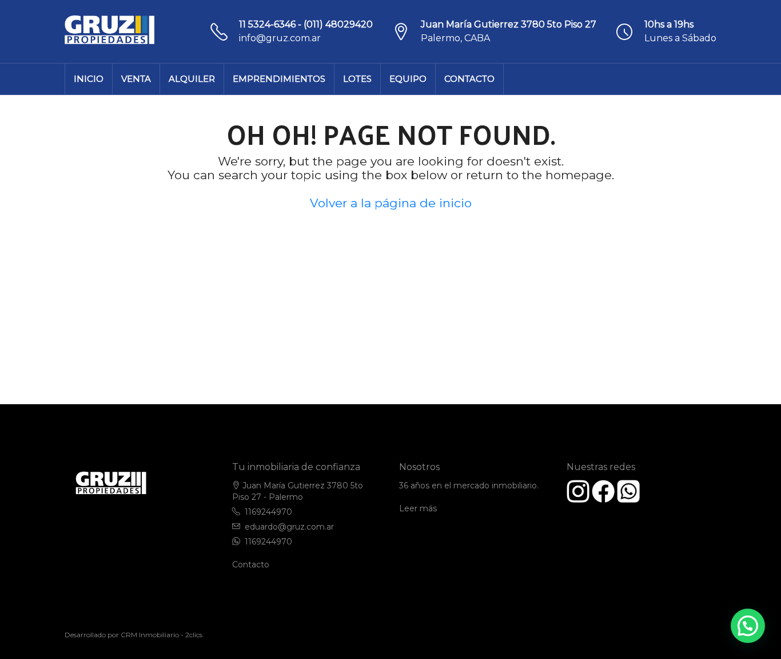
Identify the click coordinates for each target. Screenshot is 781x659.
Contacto (250, 564)
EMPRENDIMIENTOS (279, 78)
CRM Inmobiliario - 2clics (161, 634)
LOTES (357, 78)
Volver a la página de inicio (391, 203)
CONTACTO (469, 78)
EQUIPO (408, 78)
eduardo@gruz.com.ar (289, 527)
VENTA (136, 78)
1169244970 (268, 512)
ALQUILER (192, 78)
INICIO (88, 78)
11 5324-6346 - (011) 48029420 (306, 24)
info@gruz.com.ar (280, 38)
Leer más (418, 508)
